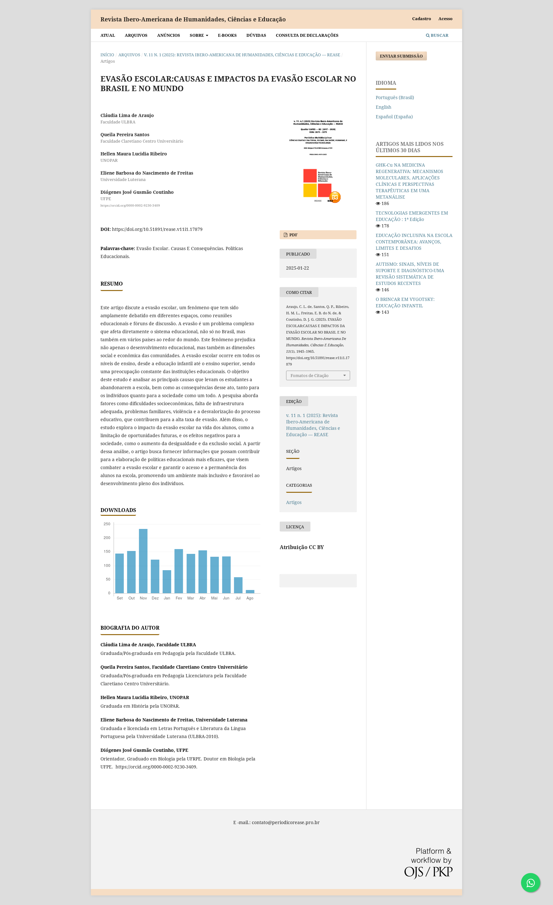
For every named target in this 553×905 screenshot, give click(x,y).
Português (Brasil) (395, 97)
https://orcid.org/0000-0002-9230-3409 (130, 205)
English (383, 107)
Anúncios (168, 35)
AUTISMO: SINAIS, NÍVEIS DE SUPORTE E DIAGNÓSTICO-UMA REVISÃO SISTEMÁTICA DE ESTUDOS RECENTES (410, 273)
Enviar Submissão (401, 56)
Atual (107, 35)
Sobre (197, 35)
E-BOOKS (227, 35)
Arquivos (136, 35)
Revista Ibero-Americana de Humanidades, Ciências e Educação (193, 19)
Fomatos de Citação (310, 375)
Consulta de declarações (307, 35)
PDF (293, 235)
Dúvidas (256, 35)
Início (107, 55)
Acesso (445, 18)
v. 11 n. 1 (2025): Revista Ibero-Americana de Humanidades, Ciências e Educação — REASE (242, 55)
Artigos (293, 502)
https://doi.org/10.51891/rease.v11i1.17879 (157, 229)
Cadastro (421, 18)
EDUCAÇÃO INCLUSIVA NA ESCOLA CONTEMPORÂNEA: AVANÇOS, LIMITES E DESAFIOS (414, 241)
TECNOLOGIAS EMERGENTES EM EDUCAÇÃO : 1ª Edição (412, 216)
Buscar (439, 35)
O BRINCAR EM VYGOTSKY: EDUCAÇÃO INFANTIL (405, 302)
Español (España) (394, 117)
